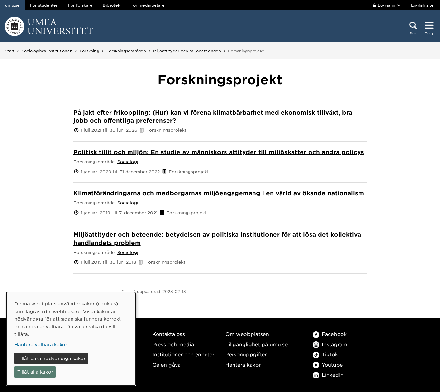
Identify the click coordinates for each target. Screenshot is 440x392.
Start (9, 50)
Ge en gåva (166, 364)
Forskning (89, 50)
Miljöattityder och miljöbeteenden (187, 50)
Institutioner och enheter (183, 354)
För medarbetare (147, 5)
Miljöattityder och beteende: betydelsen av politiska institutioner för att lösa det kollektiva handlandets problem (217, 238)
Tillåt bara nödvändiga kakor (51, 358)
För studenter (44, 5)
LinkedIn (333, 374)
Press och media (173, 344)
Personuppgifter (246, 354)
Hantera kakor (243, 364)
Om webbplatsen (247, 334)
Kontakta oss (168, 334)
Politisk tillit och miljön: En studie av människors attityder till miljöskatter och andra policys (218, 151)
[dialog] (70, 339)
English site (422, 5)
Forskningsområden (126, 50)
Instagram (334, 344)
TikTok (330, 354)
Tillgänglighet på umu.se (256, 344)
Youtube (332, 364)
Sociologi (127, 161)
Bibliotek (111, 5)
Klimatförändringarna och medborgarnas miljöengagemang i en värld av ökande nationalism (218, 193)
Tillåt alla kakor (35, 372)
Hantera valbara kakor (40, 344)
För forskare (80, 5)
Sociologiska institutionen (47, 50)
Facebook (334, 334)
